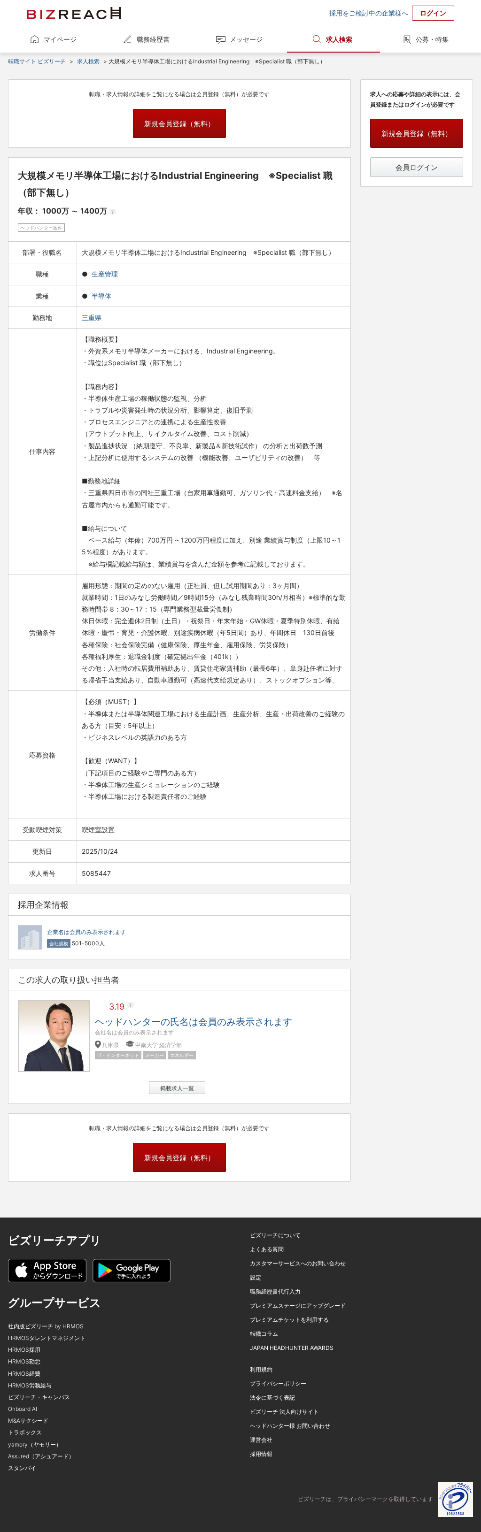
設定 (255, 1277)
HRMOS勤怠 (24, 1361)
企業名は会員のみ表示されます (86, 931)
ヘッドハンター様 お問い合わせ (290, 1425)
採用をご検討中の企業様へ (368, 13)
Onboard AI (22, 1408)
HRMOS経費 (24, 1373)
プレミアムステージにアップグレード (298, 1305)
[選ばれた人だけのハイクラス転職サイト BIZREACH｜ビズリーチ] (74, 13)
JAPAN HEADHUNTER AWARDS (292, 1347)
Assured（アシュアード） (41, 1456)
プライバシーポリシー (278, 1383)
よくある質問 (267, 1249)
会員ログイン (417, 167)
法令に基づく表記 (272, 1397)
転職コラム (264, 1333)
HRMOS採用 (24, 1349)
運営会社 (261, 1439)
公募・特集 (432, 39)
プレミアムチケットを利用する (289, 1319)
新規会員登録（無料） (179, 123)
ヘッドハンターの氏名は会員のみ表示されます (193, 1021)
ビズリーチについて (275, 1235)
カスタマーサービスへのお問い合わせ (298, 1263)
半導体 (101, 296)
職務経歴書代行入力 (275, 1291)
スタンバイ (22, 1467)
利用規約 (261, 1369)
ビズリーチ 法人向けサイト (284, 1411)
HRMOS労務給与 (30, 1385)
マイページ (60, 39)
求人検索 (339, 39)
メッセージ (246, 39)
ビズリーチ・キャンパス (39, 1397)
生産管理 (105, 274)
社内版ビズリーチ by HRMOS (46, 1326)
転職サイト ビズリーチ (37, 61)
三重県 (92, 318)
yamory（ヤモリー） (35, 1444)
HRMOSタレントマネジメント (46, 1337)
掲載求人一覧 (177, 1088)
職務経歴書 (153, 39)
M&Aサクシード (28, 1420)
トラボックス (25, 1432)
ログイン (433, 13)
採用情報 (261, 1453)
